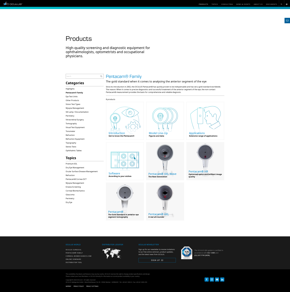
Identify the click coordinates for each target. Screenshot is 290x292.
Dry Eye (69, 202)
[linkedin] (222, 279)
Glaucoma (70, 194)
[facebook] (207, 279)
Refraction (70, 175)
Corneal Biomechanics (75, 190)
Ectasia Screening (73, 187)
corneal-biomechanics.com (79, 256)
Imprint (68, 286)
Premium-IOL (71, 163)
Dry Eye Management (75, 167)
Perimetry (70, 198)
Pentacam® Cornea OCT (76, 179)
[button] (281, 3)
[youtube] (217, 279)
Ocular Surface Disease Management (82, 171)
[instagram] (212, 279)
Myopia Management (75, 183)
